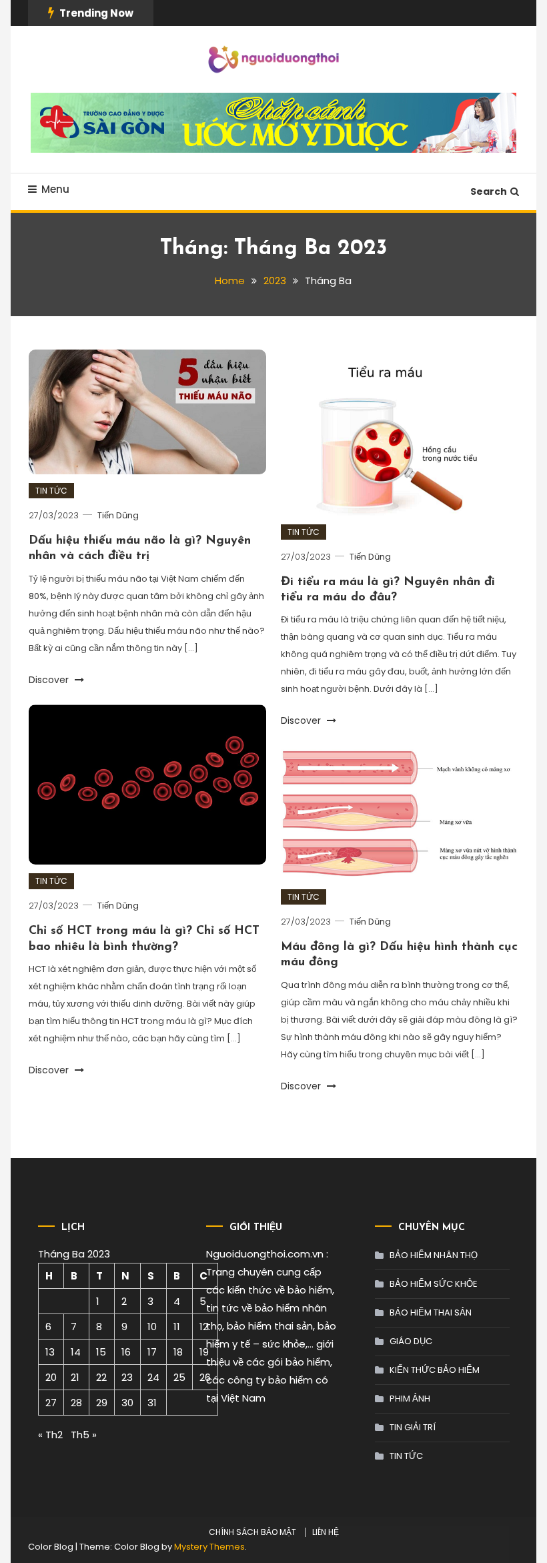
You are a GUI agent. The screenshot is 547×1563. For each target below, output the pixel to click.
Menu (55, 189)
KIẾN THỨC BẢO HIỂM (435, 1370)
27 (51, 1403)
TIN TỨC (51, 490)
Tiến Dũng (118, 515)
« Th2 (50, 1435)
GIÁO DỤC (411, 1341)
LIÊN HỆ (325, 1532)
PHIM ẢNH (410, 1398)
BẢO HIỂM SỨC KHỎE (434, 1283)
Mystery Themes (209, 1546)
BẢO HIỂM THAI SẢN (431, 1312)
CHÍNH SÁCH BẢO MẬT (252, 1532)
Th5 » (84, 1435)
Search (488, 191)
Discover (50, 679)
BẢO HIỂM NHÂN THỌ (434, 1255)
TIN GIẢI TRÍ (413, 1427)
